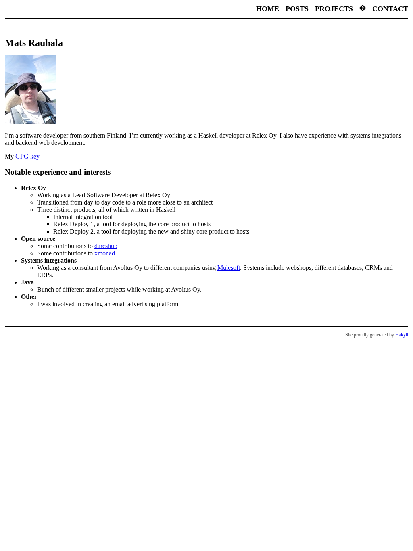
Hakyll (401, 335)
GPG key (27, 156)
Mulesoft (228, 267)
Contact (390, 9)
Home (267, 9)
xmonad (104, 253)
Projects (334, 9)
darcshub (105, 245)
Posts (297, 9)
